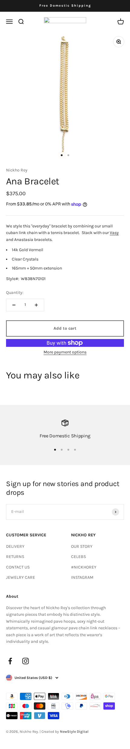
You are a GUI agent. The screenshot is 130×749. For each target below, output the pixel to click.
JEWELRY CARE (20, 577)
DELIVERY (15, 546)
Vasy (114, 232)
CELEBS (78, 556)
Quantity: (14, 292)
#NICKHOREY (83, 567)
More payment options (65, 352)
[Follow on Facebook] (10, 661)
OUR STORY (82, 546)
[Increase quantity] (36, 305)
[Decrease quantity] (13, 305)
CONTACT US (18, 567)
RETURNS (15, 556)
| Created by (64, 731)
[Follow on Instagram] (25, 661)
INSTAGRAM (82, 577)
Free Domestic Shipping (65, 6)
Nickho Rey (17, 170)
